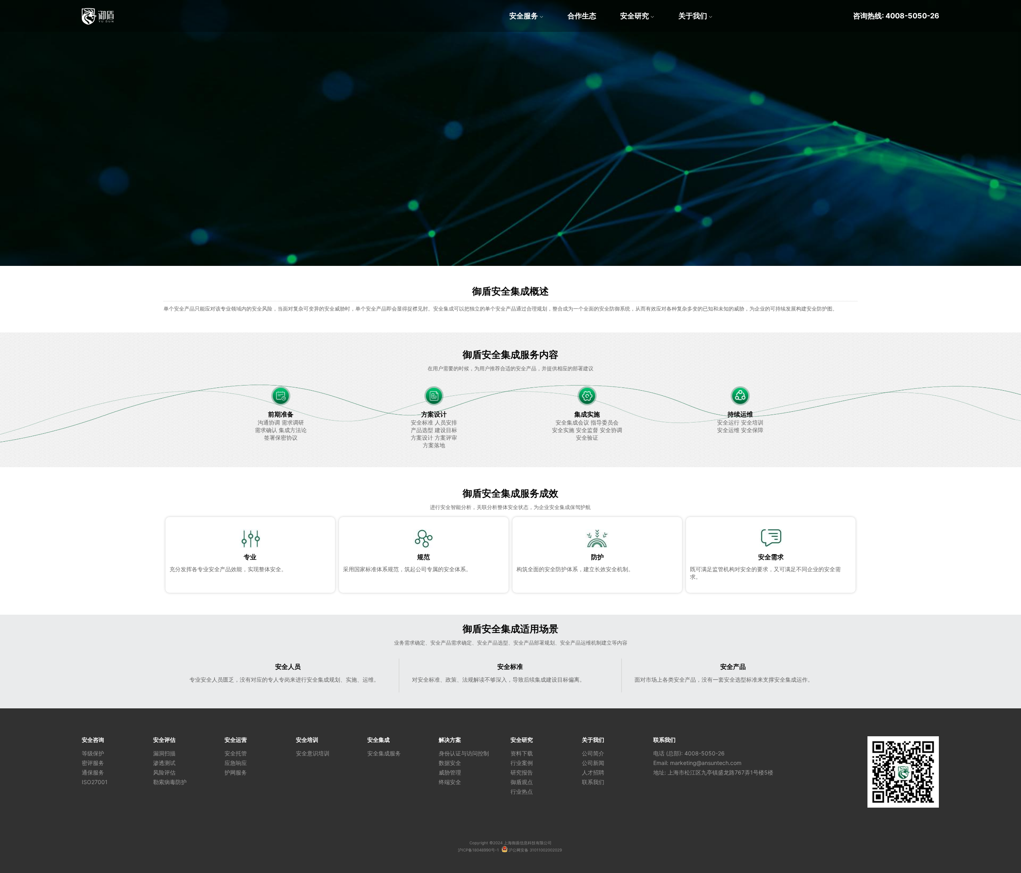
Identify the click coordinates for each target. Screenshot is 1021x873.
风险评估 (164, 772)
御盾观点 (521, 782)
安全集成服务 (384, 753)
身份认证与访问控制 (464, 753)
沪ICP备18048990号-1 (478, 849)
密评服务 (93, 762)
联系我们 (593, 782)
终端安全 (450, 782)
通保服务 (93, 772)
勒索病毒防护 (170, 782)
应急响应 (236, 762)
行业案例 (521, 762)
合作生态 (582, 16)
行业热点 (521, 791)
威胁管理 (450, 772)
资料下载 (521, 753)
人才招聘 (593, 772)
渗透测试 (164, 762)
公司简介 (593, 753)
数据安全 (450, 762)
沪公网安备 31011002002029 (534, 849)
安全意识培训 (312, 753)
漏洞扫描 (164, 753)
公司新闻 (593, 762)
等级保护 (93, 753)
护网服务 (236, 772)
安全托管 (236, 753)
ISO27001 (95, 782)
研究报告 (521, 772)
